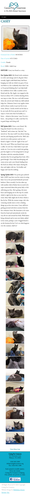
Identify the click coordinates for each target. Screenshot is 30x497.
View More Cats (15, 449)
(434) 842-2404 (15, 462)
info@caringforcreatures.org (15, 464)
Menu (4, 17)
